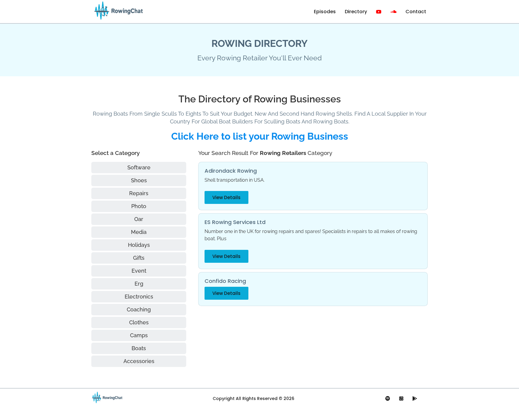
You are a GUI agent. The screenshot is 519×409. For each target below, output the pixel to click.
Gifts (138, 258)
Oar (138, 219)
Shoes (139, 180)
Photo (138, 206)
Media (139, 232)
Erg (139, 283)
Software (138, 167)
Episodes (325, 11)
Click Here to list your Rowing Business (259, 136)
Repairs (138, 193)
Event (139, 271)
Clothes (139, 322)
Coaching (139, 309)
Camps (139, 335)
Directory (356, 11)
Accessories (138, 361)
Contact (415, 11)
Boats (139, 348)
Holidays (139, 245)
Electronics (139, 296)
